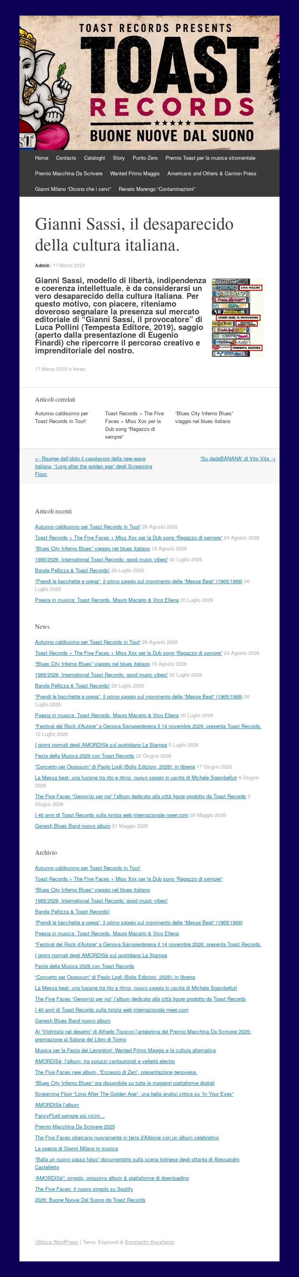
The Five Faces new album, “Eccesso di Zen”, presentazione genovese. (116, 1072)
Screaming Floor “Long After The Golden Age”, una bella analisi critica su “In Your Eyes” (134, 1093)
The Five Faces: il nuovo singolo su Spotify (84, 1188)
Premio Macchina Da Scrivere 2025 (75, 1126)
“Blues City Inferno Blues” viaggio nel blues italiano (204, 417)
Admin (42, 265)
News (79, 368)
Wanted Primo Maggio (135, 173)
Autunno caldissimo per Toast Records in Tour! (61, 417)
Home (41, 157)
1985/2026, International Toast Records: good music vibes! (101, 559)
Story (119, 157)
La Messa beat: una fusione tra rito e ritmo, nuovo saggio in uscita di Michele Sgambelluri (136, 777)
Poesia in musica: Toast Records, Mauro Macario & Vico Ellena (107, 599)
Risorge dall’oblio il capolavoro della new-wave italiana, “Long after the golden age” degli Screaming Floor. (93, 466)
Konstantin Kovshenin (149, 1241)
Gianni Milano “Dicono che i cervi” (73, 188)
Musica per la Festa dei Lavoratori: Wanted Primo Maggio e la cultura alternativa (125, 1050)
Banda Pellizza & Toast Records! (72, 570)
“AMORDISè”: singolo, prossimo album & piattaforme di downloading (112, 1178)
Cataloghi (94, 157)
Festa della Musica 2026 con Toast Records (84, 755)
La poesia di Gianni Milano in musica (76, 1148)
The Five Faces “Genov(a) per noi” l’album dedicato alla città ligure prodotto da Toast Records (140, 796)
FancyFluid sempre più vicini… (70, 1115)
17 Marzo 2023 (69, 265)
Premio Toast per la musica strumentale (210, 157)
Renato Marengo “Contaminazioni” (157, 188)
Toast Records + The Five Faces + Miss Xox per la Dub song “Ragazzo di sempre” (134, 424)
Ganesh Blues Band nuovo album (73, 825)
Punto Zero (145, 157)
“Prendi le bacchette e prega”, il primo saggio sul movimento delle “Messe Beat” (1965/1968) (139, 581)
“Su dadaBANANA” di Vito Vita (238, 458)
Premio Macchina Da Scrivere (68, 173)
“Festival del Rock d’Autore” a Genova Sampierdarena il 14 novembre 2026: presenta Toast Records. (148, 726)
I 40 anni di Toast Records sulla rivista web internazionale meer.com (111, 814)
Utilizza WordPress (56, 1241)
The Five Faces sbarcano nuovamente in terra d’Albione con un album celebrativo (127, 1137)
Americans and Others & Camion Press (212, 173)
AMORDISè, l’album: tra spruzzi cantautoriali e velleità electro (105, 1061)
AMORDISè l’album (57, 1104)
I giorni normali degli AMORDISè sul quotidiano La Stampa (101, 744)
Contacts (66, 157)
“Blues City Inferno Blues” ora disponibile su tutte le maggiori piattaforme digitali (125, 1083)
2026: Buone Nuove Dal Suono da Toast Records (90, 1199)
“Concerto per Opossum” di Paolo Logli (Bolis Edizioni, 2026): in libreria (115, 766)
